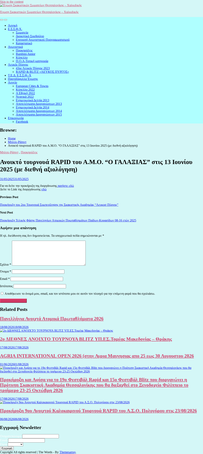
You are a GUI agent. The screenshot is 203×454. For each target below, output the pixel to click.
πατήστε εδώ (65, 185)
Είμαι (3, 444)
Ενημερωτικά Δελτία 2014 (32, 107)
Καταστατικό (24, 43)
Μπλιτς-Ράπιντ (9, 152)
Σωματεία (22, 32)
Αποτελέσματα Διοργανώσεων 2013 (39, 103)
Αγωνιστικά (15, 46)
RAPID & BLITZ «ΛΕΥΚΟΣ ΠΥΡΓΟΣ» (42, 71)
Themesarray (67, 452)
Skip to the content (11, 1)
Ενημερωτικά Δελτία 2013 (32, 100)
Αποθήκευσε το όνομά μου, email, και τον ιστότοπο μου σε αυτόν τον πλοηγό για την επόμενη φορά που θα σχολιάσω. (80, 293)
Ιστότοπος (6, 286)
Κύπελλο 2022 (25, 89)
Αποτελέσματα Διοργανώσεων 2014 (39, 111)
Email (5, 278)
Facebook (22, 121)
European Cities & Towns (32, 86)
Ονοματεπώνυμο (10, 436)
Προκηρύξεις (24, 50)
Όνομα (5, 271)
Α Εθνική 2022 (25, 93)
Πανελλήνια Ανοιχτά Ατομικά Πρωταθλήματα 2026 (51, 318)
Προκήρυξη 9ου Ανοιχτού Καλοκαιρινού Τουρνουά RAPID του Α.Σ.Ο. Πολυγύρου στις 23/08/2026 (98, 410)
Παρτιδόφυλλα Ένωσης (23, 79)
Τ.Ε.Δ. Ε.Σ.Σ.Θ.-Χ (19, 75)
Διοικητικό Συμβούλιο (30, 36)
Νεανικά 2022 (25, 96)
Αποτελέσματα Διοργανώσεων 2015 (39, 114)
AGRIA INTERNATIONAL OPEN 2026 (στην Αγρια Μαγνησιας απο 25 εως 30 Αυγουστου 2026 (97, 355)
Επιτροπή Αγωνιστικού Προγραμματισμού (43, 39)
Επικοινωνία (16, 118)
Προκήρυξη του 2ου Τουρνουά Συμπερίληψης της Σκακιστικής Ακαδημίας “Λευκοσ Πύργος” (59, 204)
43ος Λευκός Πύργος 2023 (33, 68)
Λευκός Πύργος (18, 64)
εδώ (44, 189)
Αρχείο (12, 82)
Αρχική (12, 25)
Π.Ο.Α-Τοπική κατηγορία (32, 61)
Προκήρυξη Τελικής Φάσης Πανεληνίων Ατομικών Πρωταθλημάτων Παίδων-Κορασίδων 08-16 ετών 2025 (68, 220)
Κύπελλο (22, 57)
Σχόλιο (5, 264)
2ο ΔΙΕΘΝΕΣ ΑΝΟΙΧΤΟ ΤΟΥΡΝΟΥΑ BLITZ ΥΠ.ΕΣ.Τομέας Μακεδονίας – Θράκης (86, 339)
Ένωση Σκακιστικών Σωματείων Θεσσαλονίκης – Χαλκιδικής (39, 12)
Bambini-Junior (25, 54)
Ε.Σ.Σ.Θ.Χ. (15, 29)
